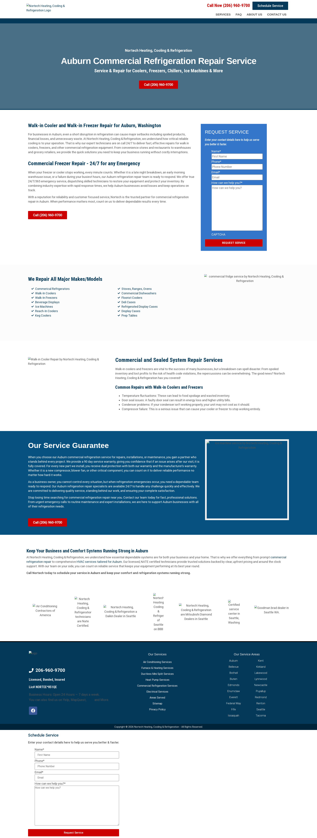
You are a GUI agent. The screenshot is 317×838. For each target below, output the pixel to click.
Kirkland (260, 666)
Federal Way (233, 703)
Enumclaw (233, 691)
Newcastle (260, 685)
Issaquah (233, 715)
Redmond (261, 697)
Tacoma (261, 715)
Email (215, 172)
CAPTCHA (218, 234)
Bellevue (234, 666)
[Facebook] (33, 711)
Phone (216, 161)
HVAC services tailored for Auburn (99, 561)
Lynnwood (260, 679)
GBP (90, 700)
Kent (261, 660)
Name (216, 151)
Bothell (233, 672)
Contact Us (276, 14)
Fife (233, 709)
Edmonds (233, 685)
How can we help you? (226, 182)
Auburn (233, 660)
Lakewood (260, 672)
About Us (254, 14)
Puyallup (261, 691)
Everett (233, 697)
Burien (233, 679)
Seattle (260, 709)
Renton (260, 703)
